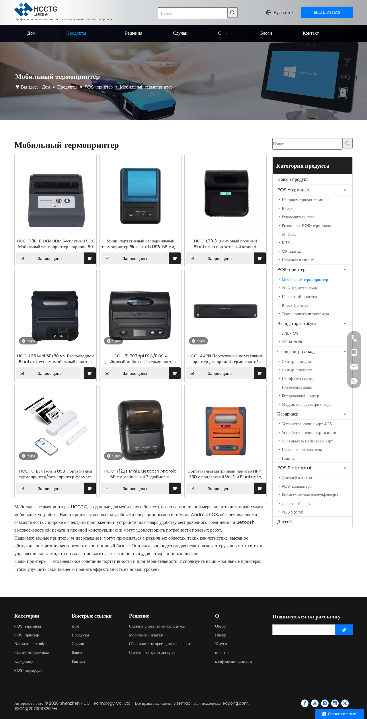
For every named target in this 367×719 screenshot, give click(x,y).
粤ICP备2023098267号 (35, 709)
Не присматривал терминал (305, 200)
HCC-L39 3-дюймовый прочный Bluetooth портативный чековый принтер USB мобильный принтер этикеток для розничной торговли (225, 244)
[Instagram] (325, 703)
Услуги (221, 643)
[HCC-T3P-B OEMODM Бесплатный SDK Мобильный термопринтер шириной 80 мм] (55, 195)
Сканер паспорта (296, 361)
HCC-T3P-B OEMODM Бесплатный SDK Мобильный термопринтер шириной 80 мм (55, 244)
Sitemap (181, 703)
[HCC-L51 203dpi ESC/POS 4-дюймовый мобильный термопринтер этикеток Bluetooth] (140, 310)
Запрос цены (50, 258)
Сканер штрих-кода (297, 351)
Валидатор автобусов (32, 643)
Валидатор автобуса (296, 323)
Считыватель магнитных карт (307, 441)
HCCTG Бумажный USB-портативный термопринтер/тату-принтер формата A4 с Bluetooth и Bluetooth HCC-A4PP (55, 474)
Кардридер (287, 414)
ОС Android (293, 342)
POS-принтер (291, 269)
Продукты (80, 635)
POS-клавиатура (296, 486)
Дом (75, 626)
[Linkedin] (335, 703)
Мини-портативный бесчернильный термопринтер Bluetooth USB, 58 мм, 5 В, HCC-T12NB (140, 244)
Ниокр (220, 635)
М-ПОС (289, 234)
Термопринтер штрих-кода (305, 314)
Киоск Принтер (295, 305)
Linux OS (290, 333)
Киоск (287, 208)
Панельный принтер (299, 296)
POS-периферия (28, 670)
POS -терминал (293, 190)
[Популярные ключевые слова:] (232, 12)
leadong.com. (235, 703)
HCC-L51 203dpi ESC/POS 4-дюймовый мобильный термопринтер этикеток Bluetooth (140, 359)
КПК (286, 243)
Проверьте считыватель (302, 449)
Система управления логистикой (157, 626)
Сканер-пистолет (297, 370)
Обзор (220, 626)
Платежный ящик (297, 387)
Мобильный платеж (146, 635)
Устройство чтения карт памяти (309, 432)
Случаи (78, 643)
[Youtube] (315, 703)
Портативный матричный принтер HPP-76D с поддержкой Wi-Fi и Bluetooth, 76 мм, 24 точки (225, 474)
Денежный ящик (296, 503)
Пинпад (288, 458)
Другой (284, 521)
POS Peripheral (294, 468)
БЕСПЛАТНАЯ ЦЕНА (327, 13)
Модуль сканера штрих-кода (306, 404)
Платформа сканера (298, 378)
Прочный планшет (298, 260)
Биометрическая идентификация (310, 495)
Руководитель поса (298, 217)
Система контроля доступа (152, 652)
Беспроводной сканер (300, 396)
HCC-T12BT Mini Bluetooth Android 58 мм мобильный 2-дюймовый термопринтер (140, 474)
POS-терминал (27, 626)
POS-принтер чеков (299, 288)
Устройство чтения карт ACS (307, 424)
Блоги (77, 652)
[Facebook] (305, 703)
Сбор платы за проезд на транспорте (160, 643)
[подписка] (344, 629)
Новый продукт (292, 179)
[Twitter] (345, 703)
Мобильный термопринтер (305, 279)
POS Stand (292, 512)
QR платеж (291, 251)
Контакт (78, 661)
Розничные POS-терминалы (306, 225)
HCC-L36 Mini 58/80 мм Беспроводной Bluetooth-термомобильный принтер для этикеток (55, 359)
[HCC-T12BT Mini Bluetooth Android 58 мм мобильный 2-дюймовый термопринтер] (140, 426)
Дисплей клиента (297, 478)
